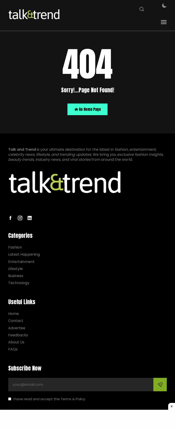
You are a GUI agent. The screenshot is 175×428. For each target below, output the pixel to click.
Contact (15, 321)
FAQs (13, 349)
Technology (18, 283)
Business (15, 276)
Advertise (16, 328)
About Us (16, 342)
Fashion (15, 247)
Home (13, 313)
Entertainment (21, 261)
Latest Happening (24, 254)
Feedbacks (18, 335)
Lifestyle (15, 269)
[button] (164, 22)
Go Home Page (89, 109)
